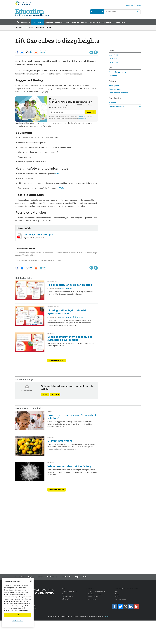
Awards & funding (93, 596)
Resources (19, 27)
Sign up (89, 112)
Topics (30, 577)
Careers (117, 594)
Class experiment (52, 306)
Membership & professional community (126, 589)
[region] (18, 602)
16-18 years (113, 62)
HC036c (61, 188)
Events (64, 594)
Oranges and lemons (59, 440)
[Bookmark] (96, 52)
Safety (85, 577)
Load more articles (56, 360)
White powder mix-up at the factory (69, 466)
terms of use (82, 116)
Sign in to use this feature (87, 48)
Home (63, 589)
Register (129, 5)
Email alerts (66, 577)
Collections (29, 27)
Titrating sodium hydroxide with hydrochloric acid (66, 312)
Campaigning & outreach (69, 591)
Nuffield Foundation (65, 289)
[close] (97, 48)
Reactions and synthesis (118, 92)
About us (90, 589)
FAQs (77, 577)
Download (113, 75)
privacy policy (82, 118)
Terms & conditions (120, 599)
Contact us (19, 577)
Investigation (114, 85)
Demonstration (52, 281)
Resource (50, 333)
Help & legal (65, 599)
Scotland (112, 102)
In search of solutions (43, 27)
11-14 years (113, 55)
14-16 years (113, 58)
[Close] (31, 581)
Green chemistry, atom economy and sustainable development (70, 338)
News (116, 591)
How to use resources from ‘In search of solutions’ (71, 417)
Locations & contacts (94, 594)
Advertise (117, 596)
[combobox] (122, 11)
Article (49, 411)
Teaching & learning (67, 596)
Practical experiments (117, 72)
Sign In (138, 5)
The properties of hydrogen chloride (69, 284)
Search (138, 11)
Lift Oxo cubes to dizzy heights (38, 235)
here (57, 173)
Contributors (52, 577)
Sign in (45, 395)
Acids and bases (115, 89)
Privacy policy (92, 599)
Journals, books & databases (96, 591)
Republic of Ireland (116, 106)
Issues (40, 577)
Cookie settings (17, 621)
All (92, 12)
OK (18, 615)
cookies (106, 616)
